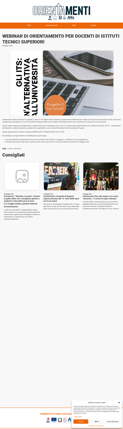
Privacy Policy (100, 425)
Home (29, 25)
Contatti (93, 25)
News (74, 25)
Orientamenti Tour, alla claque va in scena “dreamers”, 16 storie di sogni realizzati (100, 197)
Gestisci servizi (78, 416)
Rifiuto (97, 421)
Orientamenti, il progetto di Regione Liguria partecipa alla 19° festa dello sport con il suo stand (61, 198)
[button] (119, 403)
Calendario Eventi (52, 25)
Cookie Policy (92, 425)
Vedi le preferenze (112, 421)
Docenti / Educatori (14, 148)
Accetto (80, 421)
